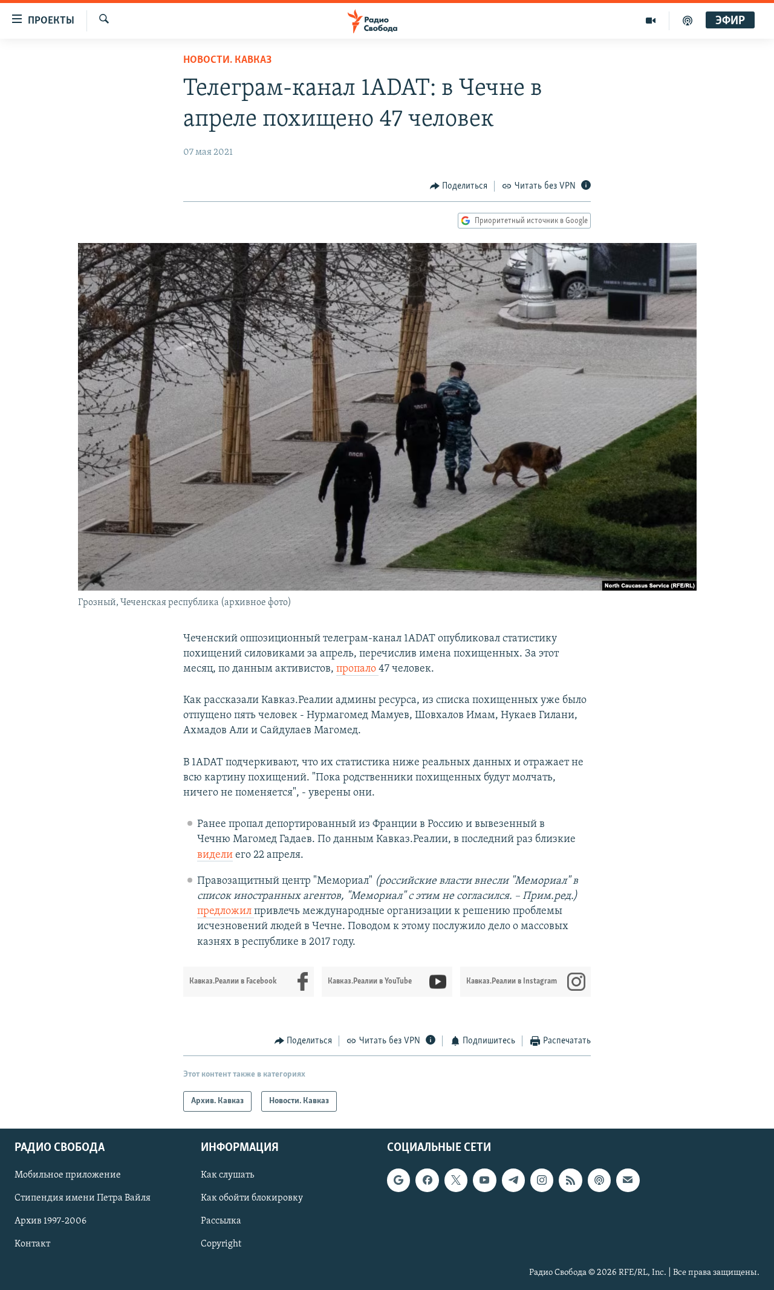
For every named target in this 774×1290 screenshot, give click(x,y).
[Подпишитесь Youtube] (484, 1180)
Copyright (221, 1244)
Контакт (32, 1244)
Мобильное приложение (68, 1176)
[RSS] (570, 1180)
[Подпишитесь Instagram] (541, 1180)
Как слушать (227, 1176)
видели (215, 855)
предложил (225, 911)
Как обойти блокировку (252, 1199)
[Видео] (651, 20)
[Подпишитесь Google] (398, 1180)
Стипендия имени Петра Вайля (83, 1199)
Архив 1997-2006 (50, 1222)
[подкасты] (687, 20)
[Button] (459, 186)
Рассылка (221, 1222)
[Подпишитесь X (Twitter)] (455, 1180)
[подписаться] (627, 1180)
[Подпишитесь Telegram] (513, 1180)
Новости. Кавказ (227, 60)
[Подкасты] (599, 1180)
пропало (357, 669)
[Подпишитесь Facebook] (426, 1180)
